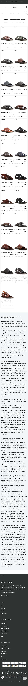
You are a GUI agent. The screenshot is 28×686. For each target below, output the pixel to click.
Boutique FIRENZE (5, 628)
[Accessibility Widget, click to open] (2, 677)
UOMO (2, 605)
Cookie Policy (17, 681)
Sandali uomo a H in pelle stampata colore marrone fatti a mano (7, 135)
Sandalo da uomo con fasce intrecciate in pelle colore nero (21, 206)
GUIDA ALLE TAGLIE (5, 648)
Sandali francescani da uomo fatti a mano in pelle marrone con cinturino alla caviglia (7, 182)
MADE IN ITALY (4, 626)
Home (2, 575)
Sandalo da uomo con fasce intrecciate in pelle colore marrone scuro (7, 206)
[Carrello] (25, 7)
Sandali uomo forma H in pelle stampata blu (21, 159)
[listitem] (17, 673)
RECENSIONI (4, 633)
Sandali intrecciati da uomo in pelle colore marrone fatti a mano (7, 252)
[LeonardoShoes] (8, 672)
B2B (2, 636)
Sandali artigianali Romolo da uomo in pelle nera (21, 89)
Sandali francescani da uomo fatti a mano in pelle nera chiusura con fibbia (21, 182)
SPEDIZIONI (3, 651)
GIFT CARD (3, 613)
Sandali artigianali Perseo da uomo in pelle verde (21, 43)
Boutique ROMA (4, 631)
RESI (2, 656)
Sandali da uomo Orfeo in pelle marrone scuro (21, 112)
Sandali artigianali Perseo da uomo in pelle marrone (7, 43)
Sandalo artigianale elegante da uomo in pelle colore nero (7, 276)
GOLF (2, 610)
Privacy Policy (11, 681)
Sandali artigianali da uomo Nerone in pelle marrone (7, 229)
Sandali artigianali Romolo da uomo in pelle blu (7, 89)
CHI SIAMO (3, 623)
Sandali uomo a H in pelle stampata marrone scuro (7, 159)
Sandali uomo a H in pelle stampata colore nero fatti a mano (21, 135)
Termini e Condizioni (5, 681)
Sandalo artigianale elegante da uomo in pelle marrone (21, 252)
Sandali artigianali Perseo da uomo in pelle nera (7, 66)
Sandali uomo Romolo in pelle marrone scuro (21, 66)
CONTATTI (3, 646)
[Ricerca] (5, 7)
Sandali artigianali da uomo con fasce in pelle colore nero (21, 276)
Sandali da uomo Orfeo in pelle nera (7, 112)
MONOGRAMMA (5, 659)
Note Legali (22, 681)
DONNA (3, 608)
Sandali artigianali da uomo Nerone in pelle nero (21, 229)
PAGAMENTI (4, 653)
